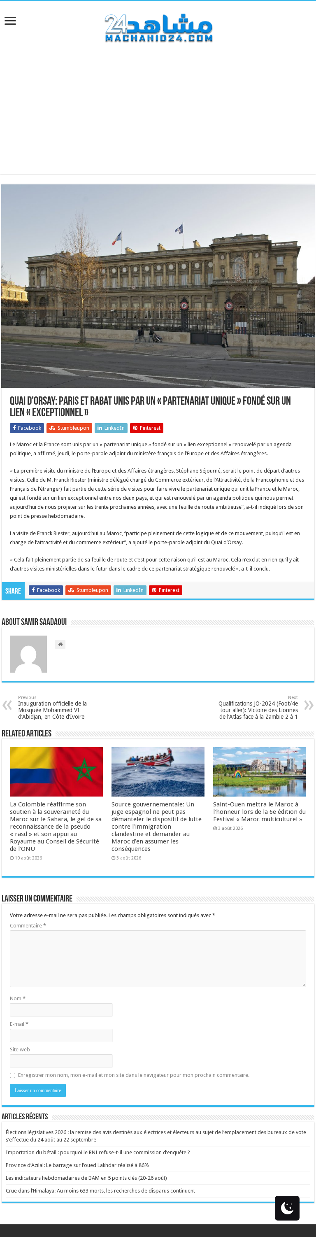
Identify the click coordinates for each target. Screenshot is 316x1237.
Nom (18, 998)
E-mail (19, 1024)
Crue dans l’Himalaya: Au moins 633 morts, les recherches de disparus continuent (100, 1191)
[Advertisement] (158, 116)
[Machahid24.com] (158, 26)
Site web (20, 1049)
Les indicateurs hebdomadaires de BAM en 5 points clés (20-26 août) (86, 1178)
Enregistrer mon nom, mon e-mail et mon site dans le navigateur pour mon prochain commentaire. (133, 1075)
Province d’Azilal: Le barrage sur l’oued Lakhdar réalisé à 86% (77, 1165)
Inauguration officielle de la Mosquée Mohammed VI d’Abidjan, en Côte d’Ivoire (52, 707)
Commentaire (28, 926)
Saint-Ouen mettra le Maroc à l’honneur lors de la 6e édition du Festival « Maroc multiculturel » (259, 812)
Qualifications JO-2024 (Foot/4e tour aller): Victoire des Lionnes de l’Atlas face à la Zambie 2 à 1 (258, 707)
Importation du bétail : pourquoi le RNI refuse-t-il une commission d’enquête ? (98, 1152)
